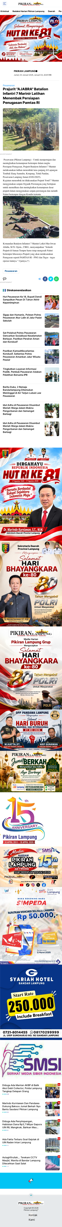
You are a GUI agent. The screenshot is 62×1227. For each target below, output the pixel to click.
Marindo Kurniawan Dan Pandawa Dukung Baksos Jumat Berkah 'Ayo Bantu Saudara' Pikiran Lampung (21, 1106)
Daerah (51, 11)
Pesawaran (9, 85)
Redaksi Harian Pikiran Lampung (28, 11)
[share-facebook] (45, 278)
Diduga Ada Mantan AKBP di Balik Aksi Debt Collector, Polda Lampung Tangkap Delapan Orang (22, 1088)
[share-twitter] (50, 278)
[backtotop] (31, 1195)
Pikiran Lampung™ (31, 1210)
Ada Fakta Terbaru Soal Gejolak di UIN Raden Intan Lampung (20, 1141)
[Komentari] (4, 278)
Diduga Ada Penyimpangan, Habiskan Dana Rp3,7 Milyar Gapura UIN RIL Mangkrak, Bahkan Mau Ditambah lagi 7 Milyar (22, 1124)
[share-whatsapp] (56, 278)
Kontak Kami (31, 1215)
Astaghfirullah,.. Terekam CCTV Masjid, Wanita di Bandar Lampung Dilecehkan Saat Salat (21, 1160)
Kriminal (5, 11)
